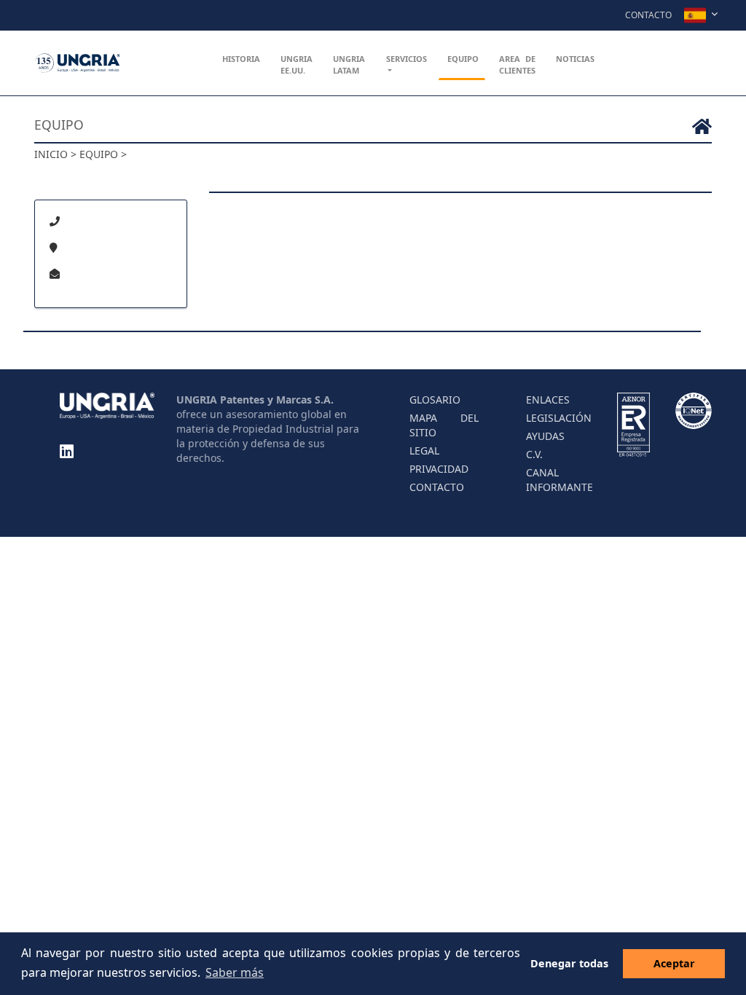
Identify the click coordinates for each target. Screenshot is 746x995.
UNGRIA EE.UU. (296, 64)
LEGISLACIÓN (559, 418)
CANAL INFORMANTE (559, 479)
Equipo (463, 58)
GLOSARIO (434, 399)
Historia (241, 58)
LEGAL (424, 450)
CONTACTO (436, 487)
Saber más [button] (234, 972)
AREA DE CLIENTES (517, 64)
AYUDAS (545, 436)
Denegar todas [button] (569, 963)
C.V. (534, 454)
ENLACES (548, 399)
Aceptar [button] (674, 963)
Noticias (575, 58)
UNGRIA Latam (349, 64)
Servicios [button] (406, 58)
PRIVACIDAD (438, 469)
